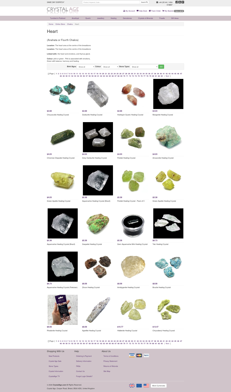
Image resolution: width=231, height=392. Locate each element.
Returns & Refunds (110, 366)
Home (51, 24)
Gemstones (127, 18)
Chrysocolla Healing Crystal (58, 114)
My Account (130, 11)
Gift (175, 18)
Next (167, 76)
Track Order (156, 11)
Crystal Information (56, 371)
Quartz (88, 18)
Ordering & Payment (84, 356)
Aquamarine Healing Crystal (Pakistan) (62, 287)
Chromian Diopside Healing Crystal (60, 158)
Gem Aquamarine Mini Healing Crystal (132, 244)
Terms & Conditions (110, 356)
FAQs (78, 366)
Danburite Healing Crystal (92, 114)
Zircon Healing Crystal (91, 287)
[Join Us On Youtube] (180, 2)
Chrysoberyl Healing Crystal (164, 330)
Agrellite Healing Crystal (91, 330)
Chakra (70, 24)
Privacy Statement (110, 361)
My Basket (173, 11)
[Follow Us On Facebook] (177, 2)
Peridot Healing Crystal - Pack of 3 (130, 201)
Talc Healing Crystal (160, 244)
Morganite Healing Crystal (163, 114)
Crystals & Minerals (145, 18)
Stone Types (124, 66)
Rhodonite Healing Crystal (57, 330)
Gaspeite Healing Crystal (92, 244)
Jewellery (100, 18)
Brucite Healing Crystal (162, 287)
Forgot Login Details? (84, 376)
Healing (113, 18)
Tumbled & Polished (57, 18)
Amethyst (75, 18)
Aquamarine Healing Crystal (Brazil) (96, 201)
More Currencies (158, 385)
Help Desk (142, 11)
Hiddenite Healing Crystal (127, 330)
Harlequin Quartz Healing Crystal (130, 114)
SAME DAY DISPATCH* (55, 2)
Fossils (162, 18)
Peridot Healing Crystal (126, 158)
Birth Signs (71, 66)
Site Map (106, 371)
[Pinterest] (183, 2)
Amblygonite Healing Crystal (128, 287)
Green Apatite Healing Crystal (58, 201)
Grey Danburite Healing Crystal (94, 158)
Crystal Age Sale (55, 361)
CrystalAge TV (54, 376)
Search (143, 2)
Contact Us (80, 371)
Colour (98, 66)
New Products (54, 356)
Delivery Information (83, 361)
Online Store (60, 24)
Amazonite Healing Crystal (163, 158)
